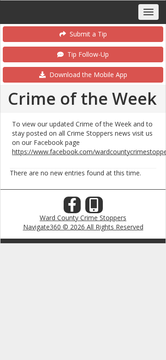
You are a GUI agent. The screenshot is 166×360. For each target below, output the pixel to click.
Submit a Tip (86, 34)
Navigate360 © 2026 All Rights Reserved (83, 226)
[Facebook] (72, 207)
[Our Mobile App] (94, 207)
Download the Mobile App (86, 74)
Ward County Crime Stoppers (83, 217)
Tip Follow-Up (86, 54)
